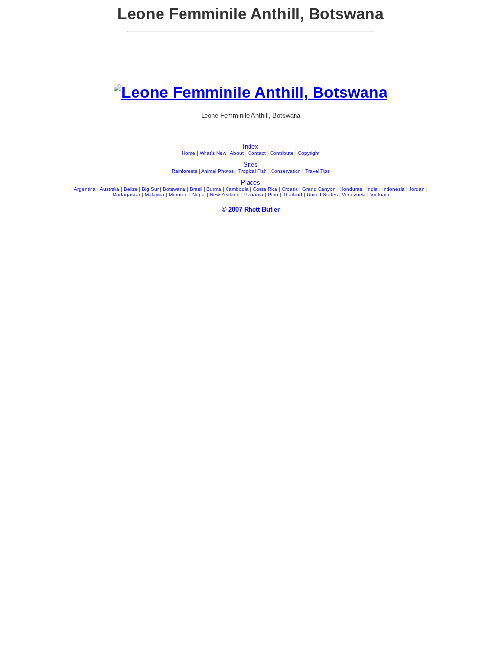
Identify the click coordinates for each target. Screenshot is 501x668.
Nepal (198, 194)
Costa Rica (265, 189)
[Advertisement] (250, 62)
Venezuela (354, 194)
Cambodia (237, 189)
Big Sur (150, 189)
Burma (213, 189)
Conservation (286, 171)
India (372, 189)
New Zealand (225, 194)
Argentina (85, 189)
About (237, 153)
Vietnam (379, 194)
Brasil (196, 189)
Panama (253, 194)
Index (250, 146)
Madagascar (126, 194)
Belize (130, 189)
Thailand (292, 194)
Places (250, 182)
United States (322, 194)
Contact (257, 153)
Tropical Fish (252, 171)
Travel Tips (317, 171)
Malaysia (154, 194)
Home (188, 153)
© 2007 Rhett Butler (251, 209)
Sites (250, 164)
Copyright (308, 153)
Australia (109, 189)
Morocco (178, 194)
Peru (273, 194)
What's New (213, 153)
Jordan (417, 189)
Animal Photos (217, 171)
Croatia (290, 189)
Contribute (282, 153)
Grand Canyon (319, 189)
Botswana (174, 189)
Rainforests (184, 171)
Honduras (351, 189)
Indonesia (393, 189)
